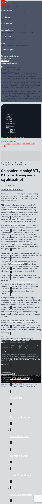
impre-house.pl (7, 58)
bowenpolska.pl (7, 30)
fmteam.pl (5, 60)
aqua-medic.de (6, 10)
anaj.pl (3, 43)
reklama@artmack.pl (8, 374)
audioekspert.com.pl (9, 63)
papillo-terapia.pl (7, 49)
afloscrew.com (6, 23)
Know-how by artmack (12, 190)
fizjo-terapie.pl (7, 36)
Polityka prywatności (17, 382)
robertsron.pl (6, 17)
